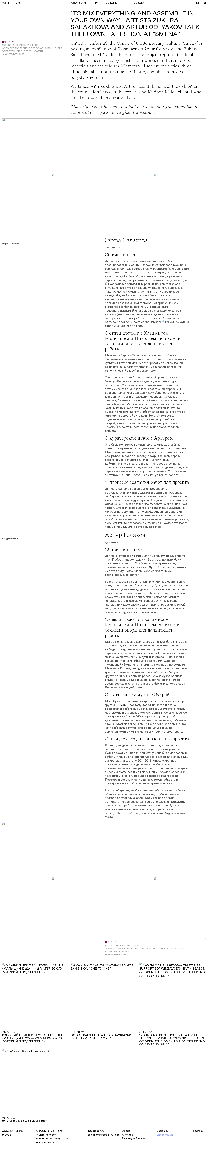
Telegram (197, 1131)
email (155, 106)
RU (198, 3)
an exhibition (98, 49)
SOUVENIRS (113, 3)
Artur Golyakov (159, 49)
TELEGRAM (135, 3)
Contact (127, 1134)
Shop (96, 3)
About (126, 1131)
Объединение (12, 1131)
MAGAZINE (79, 3)
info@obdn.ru (96, 1131)
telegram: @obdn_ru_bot (103, 1134)
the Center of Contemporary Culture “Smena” (154, 43)
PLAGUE (121, 705)
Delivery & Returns (134, 1138)
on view (9, 42)
